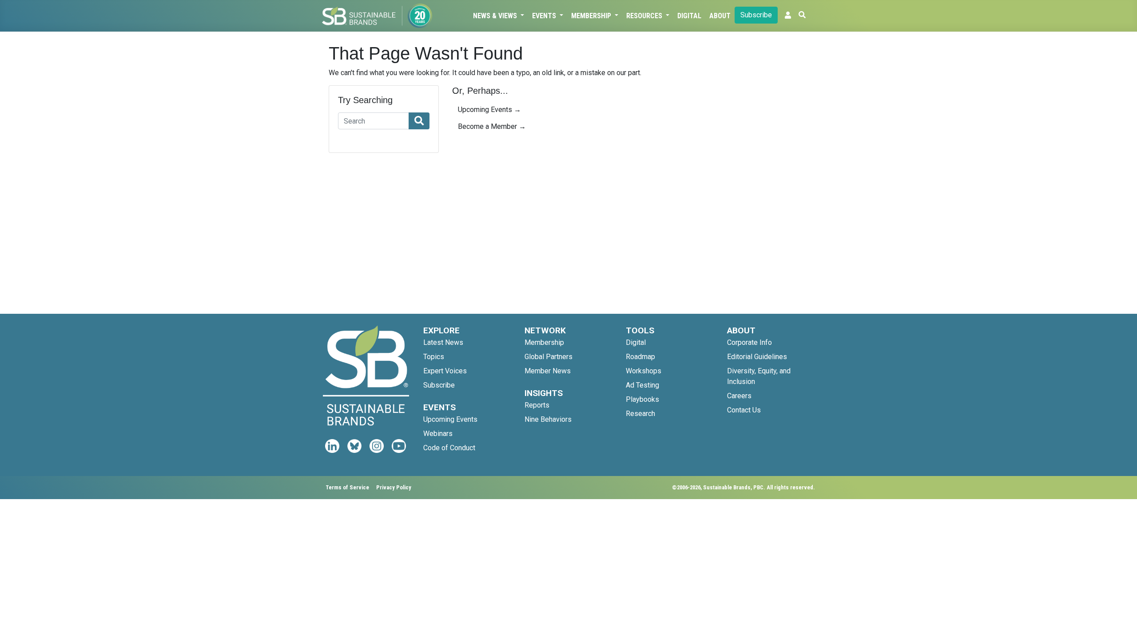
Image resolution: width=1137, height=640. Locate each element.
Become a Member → (492, 126)
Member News (548, 371)
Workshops (643, 371)
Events (545, 16)
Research (640, 413)
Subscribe (756, 15)
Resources (645, 16)
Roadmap (640, 356)
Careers (739, 396)
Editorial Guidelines (757, 356)
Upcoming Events (450, 419)
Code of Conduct (449, 448)
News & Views (496, 16)
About (720, 16)
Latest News (443, 342)
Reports (537, 405)
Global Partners (548, 356)
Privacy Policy (393, 487)
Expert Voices (445, 371)
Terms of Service (347, 487)
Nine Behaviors (548, 419)
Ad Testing (642, 385)
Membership (592, 16)
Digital (689, 16)
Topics (433, 356)
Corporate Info (749, 342)
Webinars (438, 433)
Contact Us (744, 410)
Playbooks (642, 399)
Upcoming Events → (489, 109)
